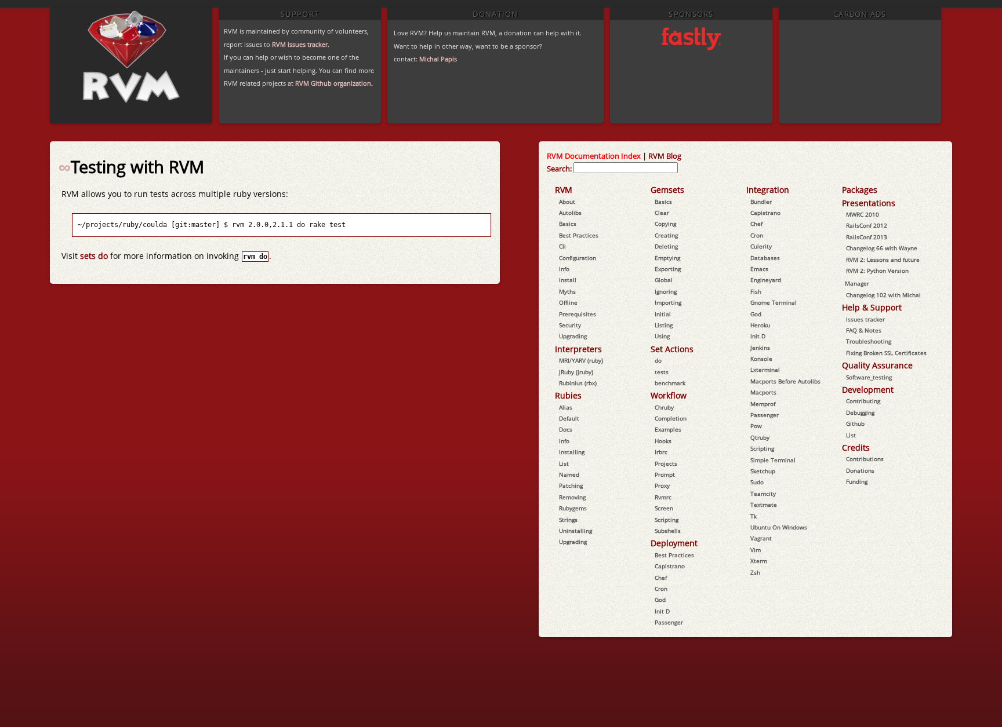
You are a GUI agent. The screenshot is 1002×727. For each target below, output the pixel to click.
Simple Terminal (773, 460)
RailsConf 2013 (866, 237)
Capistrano (670, 566)
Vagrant (761, 538)
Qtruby (759, 437)
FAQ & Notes (863, 330)
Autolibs (570, 213)
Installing (571, 452)
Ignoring (666, 291)
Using (662, 336)
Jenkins (760, 348)
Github (855, 423)
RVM (563, 189)
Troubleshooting (868, 341)
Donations (860, 470)
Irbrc (661, 452)
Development (868, 389)
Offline (568, 302)
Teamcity (763, 493)
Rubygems (573, 508)
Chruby (664, 407)
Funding (856, 481)
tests (662, 372)
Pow (756, 426)
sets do (94, 255)
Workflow (669, 395)
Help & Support (872, 307)
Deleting (666, 246)
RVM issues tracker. (300, 44)
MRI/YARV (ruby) (581, 360)
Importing (668, 302)
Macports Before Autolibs (785, 381)
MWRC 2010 (862, 214)
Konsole (761, 359)
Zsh (755, 572)
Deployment (674, 543)
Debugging (860, 412)
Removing (572, 497)
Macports (763, 392)
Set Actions (672, 349)
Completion (671, 418)
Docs (565, 429)
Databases (765, 258)
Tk (753, 516)
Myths (567, 291)
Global (664, 280)
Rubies (568, 395)
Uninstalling (575, 531)
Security (570, 325)
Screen (664, 508)
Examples (668, 429)
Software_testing (869, 377)
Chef (661, 577)
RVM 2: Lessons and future (883, 259)
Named (569, 474)
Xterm (758, 561)
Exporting (668, 269)
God (660, 600)
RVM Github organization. (334, 83)
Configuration (577, 258)
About (567, 202)
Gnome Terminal (773, 302)
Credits (856, 447)
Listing (664, 325)
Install (567, 280)
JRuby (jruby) (576, 372)
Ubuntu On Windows (778, 527)
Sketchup (762, 471)
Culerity (761, 246)
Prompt (665, 474)
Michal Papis (438, 58)
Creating (666, 235)
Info (564, 269)
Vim (755, 550)
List (564, 463)
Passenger (669, 622)
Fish (755, 291)
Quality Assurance (877, 365)
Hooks (663, 441)
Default (569, 418)
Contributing (863, 401)
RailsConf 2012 (866, 225)
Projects (666, 463)
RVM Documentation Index (594, 156)
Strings (568, 520)
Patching (571, 485)
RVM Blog (664, 156)
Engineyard (765, 280)
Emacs (759, 269)
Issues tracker (865, 319)
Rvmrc (663, 497)
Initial (663, 314)
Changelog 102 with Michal (883, 295)
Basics (567, 224)
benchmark (670, 383)
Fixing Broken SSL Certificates (886, 353)
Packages (859, 189)
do (658, 360)
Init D (662, 611)
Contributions (865, 459)
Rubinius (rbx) (578, 383)
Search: (559, 168)
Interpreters (578, 349)
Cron (661, 588)
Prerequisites (577, 314)
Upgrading (573, 336)
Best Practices (578, 235)
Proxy (662, 485)
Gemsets (667, 189)
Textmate (763, 505)
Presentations (868, 203)
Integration (767, 189)
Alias (565, 407)
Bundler (761, 202)
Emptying (667, 258)
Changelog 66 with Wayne (881, 248)
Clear (662, 213)
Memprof (762, 404)
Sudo (757, 482)
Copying (665, 224)
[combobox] (625, 167)
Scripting (666, 520)
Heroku (760, 325)
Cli (562, 246)
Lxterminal (765, 370)
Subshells (668, 531)
